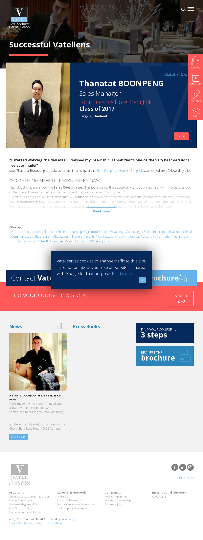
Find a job (62, 496)
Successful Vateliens (69, 500)
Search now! (181, 298)
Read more (101, 211)
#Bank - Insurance (154, 232)
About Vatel (159, 496)
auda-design (68, 519)
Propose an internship (117, 500)
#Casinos (174, 232)
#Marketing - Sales (175, 74)
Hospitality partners (115, 496)
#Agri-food (90, 232)
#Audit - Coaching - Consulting (120, 232)
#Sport (69, 241)
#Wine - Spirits (99, 241)
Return (181, 136)
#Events (89, 236)
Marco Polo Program (21, 500)
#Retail (187, 232)
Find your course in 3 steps (25, 512)
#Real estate (104, 236)
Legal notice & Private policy (25, 523)
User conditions (53, 523)
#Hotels (15, 232)
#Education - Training (68, 236)
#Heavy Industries (127, 236)
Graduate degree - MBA (23, 504)
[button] (57, 326)
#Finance (48, 232)
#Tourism (81, 241)
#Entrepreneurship (68, 232)
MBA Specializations (21, 508)
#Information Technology (171, 236)
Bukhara (186, 478)
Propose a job (112, 504)
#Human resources (23, 241)
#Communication (21, 236)
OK (143, 280)
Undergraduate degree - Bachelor (29, 496)
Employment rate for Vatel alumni (76, 504)
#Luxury (146, 236)
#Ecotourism (43, 236)
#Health (43, 241)
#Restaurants (31, 232)
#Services (56, 241)
